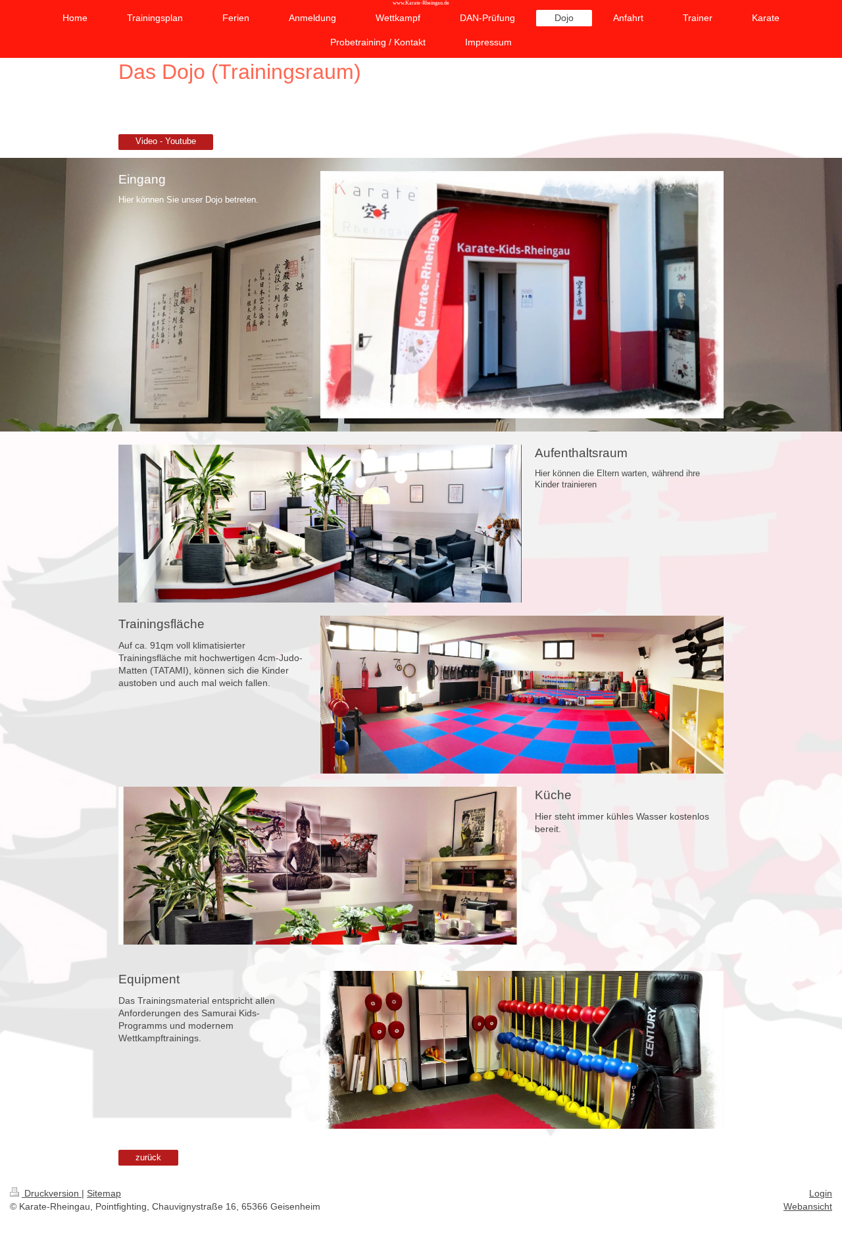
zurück (148, 1157)
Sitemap (104, 1193)
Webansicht (807, 1206)
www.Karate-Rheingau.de (421, 3)
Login (820, 1193)
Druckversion (52, 1193)
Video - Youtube (166, 141)
